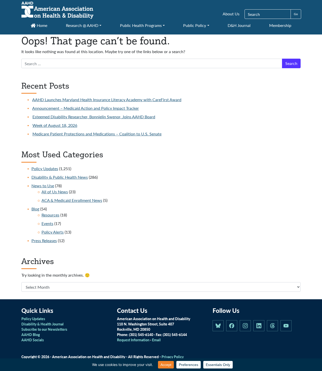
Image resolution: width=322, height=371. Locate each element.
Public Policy (194, 25)
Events (47, 223)
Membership (280, 25)
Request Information (133, 339)
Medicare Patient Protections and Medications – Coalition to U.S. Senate (97, 134)
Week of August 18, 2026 (54, 125)
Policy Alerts (53, 232)
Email (156, 339)
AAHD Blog (30, 334)
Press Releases (44, 240)
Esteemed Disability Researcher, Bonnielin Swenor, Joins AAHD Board (93, 117)
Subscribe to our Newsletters (44, 329)
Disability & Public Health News (59, 177)
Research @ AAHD (82, 25)
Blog (35, 209)
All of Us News (55, 192)
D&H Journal (239, 25)
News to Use (42, 186)
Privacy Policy (173, 356)
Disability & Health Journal (42, 323)
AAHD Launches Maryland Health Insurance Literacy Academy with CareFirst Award (106, 99)
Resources (50, 215)
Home (41, 25)
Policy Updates (44, 168)
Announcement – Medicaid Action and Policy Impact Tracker (85, 108)
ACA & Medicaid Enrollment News (72, 200)
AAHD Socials (32, 339)
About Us (231, 14)
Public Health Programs (141, 25)
